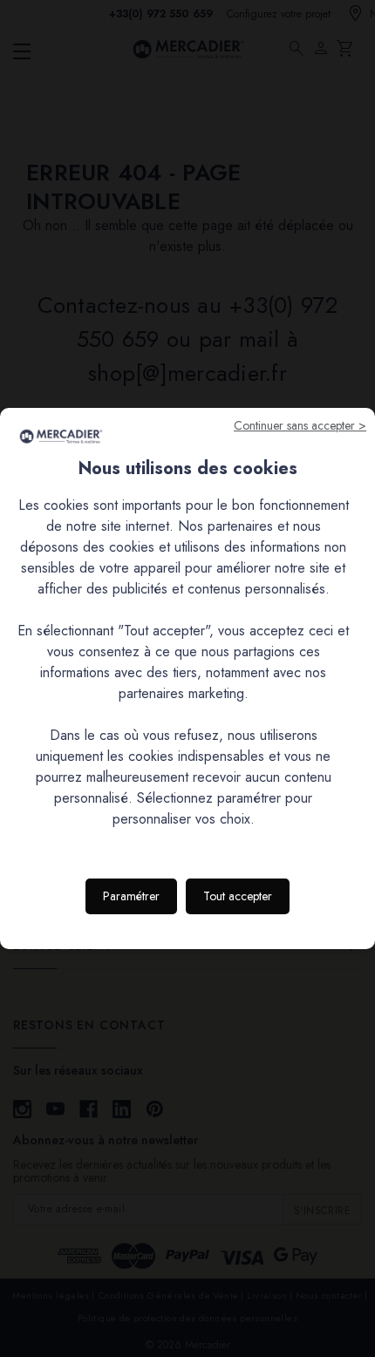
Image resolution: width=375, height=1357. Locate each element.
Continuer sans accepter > (300, 425)
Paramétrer (131, 896)
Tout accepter (237, 896)
